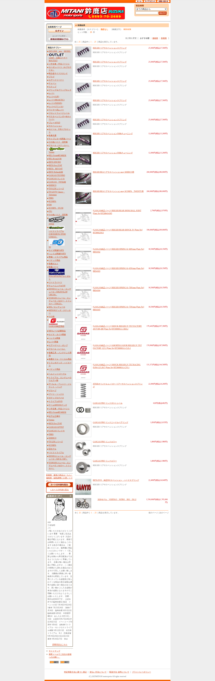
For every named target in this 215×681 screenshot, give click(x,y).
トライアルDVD (55, 401)
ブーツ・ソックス (56, 394)
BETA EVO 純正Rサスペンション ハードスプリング (116, 480)
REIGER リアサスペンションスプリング (110, 48)
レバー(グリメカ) (56, 106)
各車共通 (52, 135)
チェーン (52, 83)
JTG (50, 211)
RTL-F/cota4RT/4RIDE (57, 155)
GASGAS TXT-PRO (57, 175)
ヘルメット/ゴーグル (57, 374)
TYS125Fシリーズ (56, 189)
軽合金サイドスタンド (58, 73)
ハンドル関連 (54, 338)
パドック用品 (54, 260)
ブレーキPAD (54, 123)
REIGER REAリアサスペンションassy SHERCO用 (113, 172)
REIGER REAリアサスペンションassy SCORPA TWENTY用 (118, 191)
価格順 (155, 38)
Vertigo (51, 152)
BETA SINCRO (55, 162)
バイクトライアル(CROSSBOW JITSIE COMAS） (57, 234)
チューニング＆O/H (57, 286)
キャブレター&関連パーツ (60, 139)
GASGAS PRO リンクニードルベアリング (110, 422)
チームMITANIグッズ (58, 405)
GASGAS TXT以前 (57, 182)
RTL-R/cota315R (55, 159)
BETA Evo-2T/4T (55, 165)
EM (50, 205)
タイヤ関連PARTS (56, 250)
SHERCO (52, 185)
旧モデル (52, 449)
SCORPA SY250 (56, 208)
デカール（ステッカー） (59, 145)
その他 (51, 316)
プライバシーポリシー (141, 672)
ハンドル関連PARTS (57, 254)
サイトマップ (54, 651)
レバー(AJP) (54, 97)
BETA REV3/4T (55, 169)
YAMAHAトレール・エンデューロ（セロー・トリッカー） (60, 465)
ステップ (52, 87)
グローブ (52, 390)
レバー (51, 93)
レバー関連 (53, 342)
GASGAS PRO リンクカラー (105, 442)
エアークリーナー (56, 80)
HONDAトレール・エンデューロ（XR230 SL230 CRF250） (60, 292)
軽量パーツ (53, 267)
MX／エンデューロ (57, 307)
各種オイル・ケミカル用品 (60, 359)
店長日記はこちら (59, 644)
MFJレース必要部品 (57, 331)
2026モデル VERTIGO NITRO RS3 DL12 (117, 499)
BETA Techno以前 (56, 172)
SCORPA (52, 201)
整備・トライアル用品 (58, 257)
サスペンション (55, 126)
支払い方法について (98, 672)
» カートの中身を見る (59, 490)
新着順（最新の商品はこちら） (59, 475)
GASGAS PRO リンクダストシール (107, 403)
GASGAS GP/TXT (56, 427)
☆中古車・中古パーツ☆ (59, 64)
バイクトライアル (56, 452)
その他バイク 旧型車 (58, 142)
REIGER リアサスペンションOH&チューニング (113, 133)
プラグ (51, 77)
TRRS (51, 198)
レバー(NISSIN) (55, 103)
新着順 (164, 38)
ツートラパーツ (55, 282)
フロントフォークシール (59, 113)
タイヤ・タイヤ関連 (57, 334)
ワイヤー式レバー (56, 110)
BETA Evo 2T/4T (55, 423)
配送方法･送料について (119, 672)
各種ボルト (53, 264)
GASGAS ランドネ (57, 179)
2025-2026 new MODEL (60, 51)
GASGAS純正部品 (56, 326)
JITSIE (51, 224)
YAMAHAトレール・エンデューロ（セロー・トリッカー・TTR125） (60, 301)
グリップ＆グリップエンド (60, 90)
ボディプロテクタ (56, 398)
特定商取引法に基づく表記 (75, 672)
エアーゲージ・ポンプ (58, 345)
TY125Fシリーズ (56, 442)
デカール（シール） (57, 349)
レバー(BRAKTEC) (57, 100)
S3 (50, 247)
